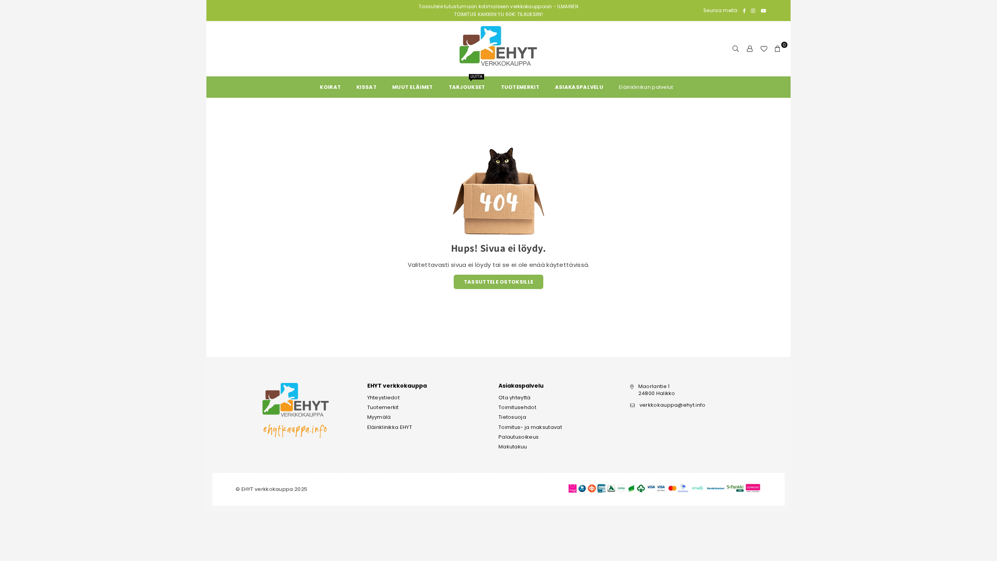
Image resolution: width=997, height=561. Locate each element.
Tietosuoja (512, 417)
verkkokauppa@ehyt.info (672, 405)
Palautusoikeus (518, 437)
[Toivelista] (764, 49)
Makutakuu (512, 446)
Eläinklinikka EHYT (389, 427)
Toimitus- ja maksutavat (530, 427)
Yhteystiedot (383, 397)
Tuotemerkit (383, 407)
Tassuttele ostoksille (498, 282)
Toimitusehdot (517, 407)
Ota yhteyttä (514, 397)
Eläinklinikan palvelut (646, 87)
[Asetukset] (750, 49)
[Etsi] (736, 49)
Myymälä (379, 417)
